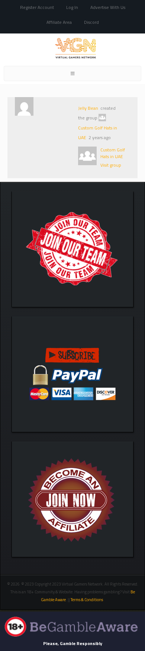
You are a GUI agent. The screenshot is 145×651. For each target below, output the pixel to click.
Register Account (37, 7)
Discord (91, 22)
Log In (72, 7)
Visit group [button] (110, 165)
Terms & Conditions (87, 600)
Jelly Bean (88, 108)
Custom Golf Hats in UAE (112, 153)
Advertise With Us (107, 7)
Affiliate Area (59, 22)
